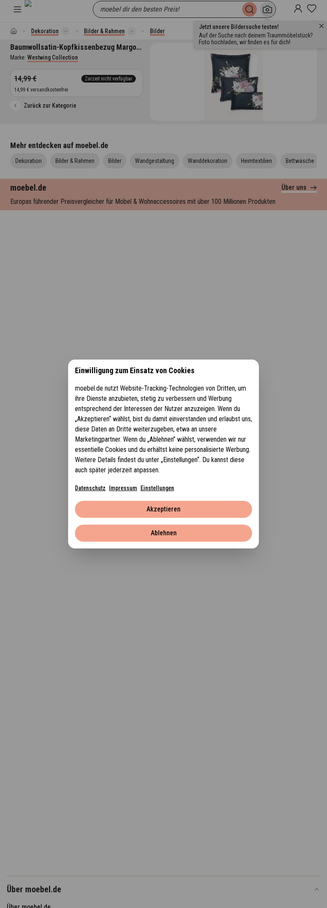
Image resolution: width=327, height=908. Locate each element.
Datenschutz (90, 488)
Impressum (123, 488)
